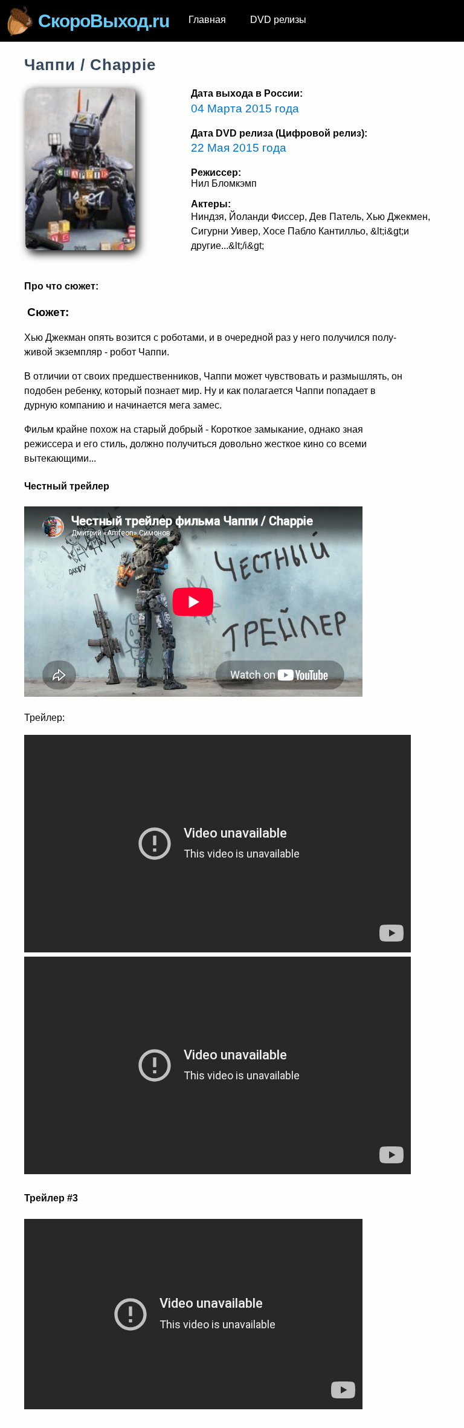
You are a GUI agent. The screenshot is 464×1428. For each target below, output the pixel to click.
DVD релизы (278, 20)
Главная (207, 20)
